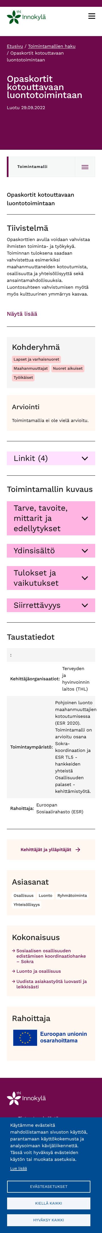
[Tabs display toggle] (85, 167)
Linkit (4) (31, 458)
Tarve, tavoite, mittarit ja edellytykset (40, 518)
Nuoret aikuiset (68, 368)
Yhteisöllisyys (27, 905)
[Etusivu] (26, 18)
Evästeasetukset (48, 1186)
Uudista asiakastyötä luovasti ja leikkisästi (51, 984)
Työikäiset (23, 377)
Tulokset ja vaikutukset (36, 578)
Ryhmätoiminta (72, 895)
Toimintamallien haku (52, 46)
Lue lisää (18, 1168)
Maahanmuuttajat (31, 368)
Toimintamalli (32, 167)
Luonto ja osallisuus (38, 971)
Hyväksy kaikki (48, 1220)
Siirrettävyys (37, 605)
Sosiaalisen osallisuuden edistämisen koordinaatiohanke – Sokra (51, 956)
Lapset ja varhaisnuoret (36, 359)
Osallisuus (24, 895)
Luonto (45, 895)
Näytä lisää (22, 313)
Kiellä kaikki (48, 1203)
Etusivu (15, 46)
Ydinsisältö (34, 550)
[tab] (51, 458)
